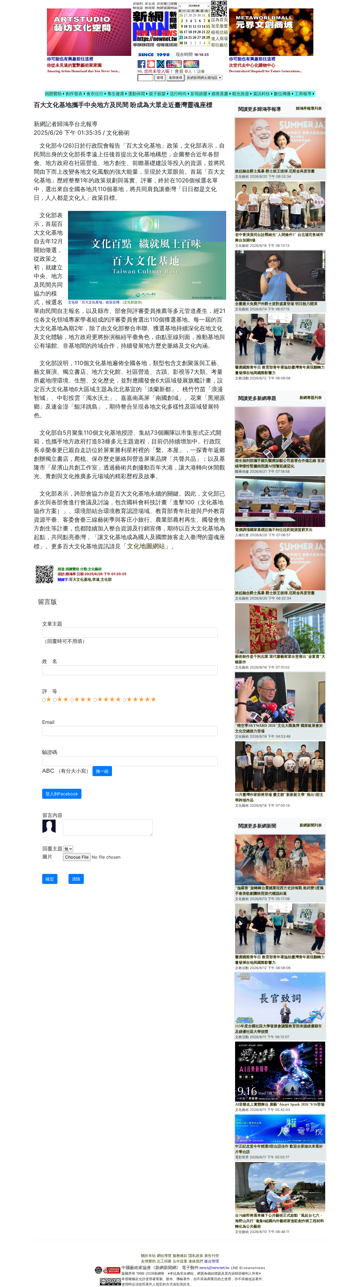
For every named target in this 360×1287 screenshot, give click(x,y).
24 (185, 38)
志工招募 (164, 1261)
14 (203, 26)
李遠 (96, 580)
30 (199, 15)
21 (203, 32)
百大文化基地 (80, 580)
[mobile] (174, 64)
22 (208, 32)
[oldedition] (191, 64)
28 (190, 15)
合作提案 (180, 1261)
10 (185, 26)
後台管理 (211, 1261)
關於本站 (148, 1256)
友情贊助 (148, 1261)
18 (190, 32)
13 (199, 26)
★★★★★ (141, 699)
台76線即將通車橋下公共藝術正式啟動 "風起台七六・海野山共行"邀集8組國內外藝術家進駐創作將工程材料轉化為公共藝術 (279, 1220)
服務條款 (180, 1256)
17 (185, 32)
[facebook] (141, 64)
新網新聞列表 (311, 825)
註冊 (201, 72)
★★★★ (109, 699)
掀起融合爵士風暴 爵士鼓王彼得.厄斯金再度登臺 (275, 171)
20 (199, 32)
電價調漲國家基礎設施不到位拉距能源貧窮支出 (274, 530)
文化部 (106, 580)
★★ (63, 699)
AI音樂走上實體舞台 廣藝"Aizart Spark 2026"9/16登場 (279, 1104)
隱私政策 (195, 1256)
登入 (188, 72)
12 (194, 26)
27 (185, 15)
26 (194, 38)
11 (190, 26)
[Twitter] (160, 64)
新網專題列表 (311, 398)
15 (208, 26)
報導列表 (309, 108)
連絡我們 (195, 1261)
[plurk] (151, 64)
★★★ (83, 699)
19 (194, 32)
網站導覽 (164, 1256)
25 (190, 38)
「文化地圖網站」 (146, 546)
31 (203, 15)
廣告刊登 (211, 1256)
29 (194, 15)
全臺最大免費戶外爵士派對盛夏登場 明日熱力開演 (276, 304)
